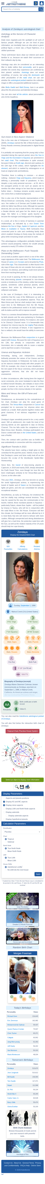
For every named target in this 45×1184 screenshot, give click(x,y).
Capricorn (33, 226)
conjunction (30, 337)
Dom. (9, 642)
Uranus (13, 340)
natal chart (27, 78)
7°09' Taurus (33, 622)
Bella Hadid (10, 87)
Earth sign (20, 163)
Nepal (9, 1085)
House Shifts (7, 864)
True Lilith (11, 858)
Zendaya (10, 143)
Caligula (10, 1037)
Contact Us (8, 1163)
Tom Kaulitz (11, 1081)
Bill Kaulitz (11, 1077)
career (11, 262)
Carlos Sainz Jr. (13, 1098)
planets (19, 279)
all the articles (22, 94)
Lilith (4, 855)
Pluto (41, 262)
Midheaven (36, 259)
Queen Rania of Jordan (15, 1029)
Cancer (37, 405)
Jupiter (24, 226)
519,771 (25, 674)
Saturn (23, 485)
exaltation (13, 229)
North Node (7, 845)
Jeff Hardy (11, 1046)
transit (18, 465)
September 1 (26, 605)
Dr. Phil (10, 1089)
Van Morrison (12, 1050)
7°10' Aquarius (12, 632)
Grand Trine (39, 224)
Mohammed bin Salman (15, 1025)
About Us (17, 1163)
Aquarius (27, 178)
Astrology (25, 72)
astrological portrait (18, 80)
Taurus (22, 229)
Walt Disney (24, 87)
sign (11, 265)
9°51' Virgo (11, 622)
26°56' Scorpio (33, 632)
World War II (11, 1094)
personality (27, 67)
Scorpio (21, 262)
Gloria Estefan (12, 1106)
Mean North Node (14, 851)
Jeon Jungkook (12, 1072)
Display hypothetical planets (17, 819)
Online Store (36, 1165)
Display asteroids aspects (18, 816)
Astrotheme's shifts (15, 867)
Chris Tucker (12, 1033)
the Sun (11, 226)
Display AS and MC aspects (16, 802)
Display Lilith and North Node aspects (20, 809)
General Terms (28, 1163)
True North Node (14, 848)
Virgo (18, 178)
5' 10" (20, 668)
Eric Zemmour (12, 1020)
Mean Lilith (12, 860)
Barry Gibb (11, 1102)
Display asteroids (12, 812)
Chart (5, 836)
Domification (7, 828)
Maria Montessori (13, 1054)
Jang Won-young (13, 1042)
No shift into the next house (18, 870)
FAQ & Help (25, 1165)
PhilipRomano (17, 593)
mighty (30, 325)
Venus (15, 405)
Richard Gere (12, 1016)
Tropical (11, 839)
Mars (21, 405)
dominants (36, 75)
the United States (29, 433)
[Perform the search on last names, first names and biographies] (40, 9)
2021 (11, 480)
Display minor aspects (14, 805)
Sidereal (11, 842)
